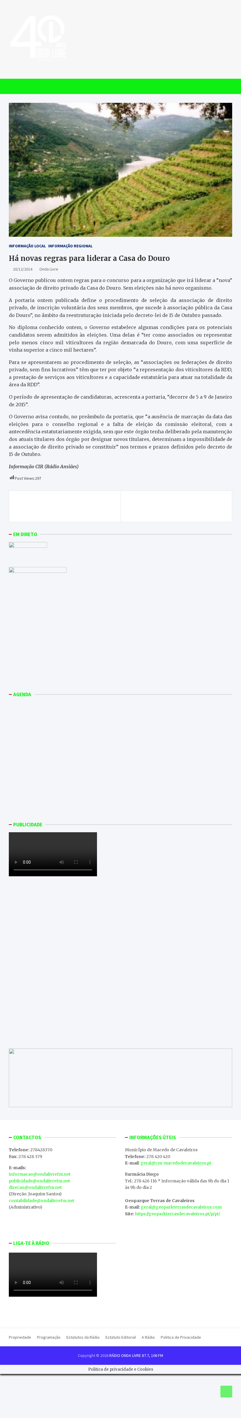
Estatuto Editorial (121, 1337)
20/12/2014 (22, 269)
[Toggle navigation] (16, 86)
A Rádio (148, 1337)
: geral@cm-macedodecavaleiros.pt (175, 1163)
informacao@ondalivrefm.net (40, 1174)
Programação (49, 1337)
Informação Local (27, 246)
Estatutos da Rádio (83, 1337)
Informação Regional (70, 246)
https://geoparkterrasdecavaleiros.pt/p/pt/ (177, 1213)
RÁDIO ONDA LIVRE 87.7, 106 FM (136, 1355)
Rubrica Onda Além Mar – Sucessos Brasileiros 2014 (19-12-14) (180, 506)
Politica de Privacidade (181, 1337)
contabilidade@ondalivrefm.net (41, 1200)
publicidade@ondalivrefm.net (39, 1181)
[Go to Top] (226, 1391)
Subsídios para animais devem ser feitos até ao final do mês (65, 506)
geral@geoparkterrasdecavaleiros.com (181, 1207)
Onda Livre (48, 269)
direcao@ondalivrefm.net (35, 1187)
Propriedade (20, 1337)
